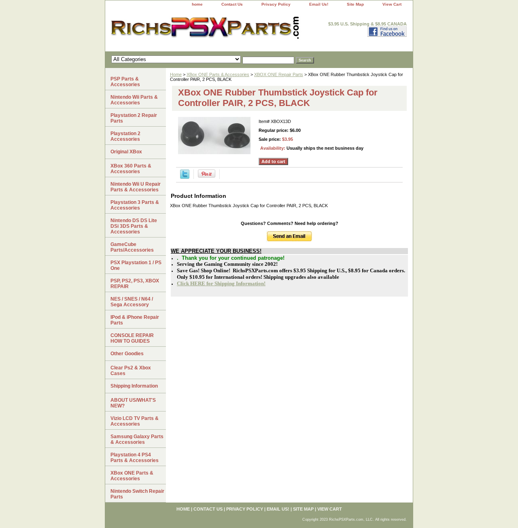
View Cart (391, 4)
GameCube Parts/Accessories (132, 247)
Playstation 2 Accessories (125, 136)
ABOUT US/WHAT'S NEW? (133, 403)
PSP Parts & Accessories (125, 81)
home (197, 4)
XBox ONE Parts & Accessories (218, 74)
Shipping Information (134, 386)
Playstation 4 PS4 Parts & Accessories (134, 457)
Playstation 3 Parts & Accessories (134, 205)
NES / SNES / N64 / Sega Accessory (131, 301)
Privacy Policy (276, 4)
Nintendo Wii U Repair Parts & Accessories (135, 187)
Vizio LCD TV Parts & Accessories (134, 421)
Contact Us (232, 4)
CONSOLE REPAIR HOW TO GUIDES (132, 338)
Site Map (355, 4)
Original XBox (126, 152)
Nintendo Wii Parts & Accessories (134, 100)
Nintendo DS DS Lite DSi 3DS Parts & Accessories (133, 226)
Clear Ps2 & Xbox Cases (130, 370)
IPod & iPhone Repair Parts (134, 320)
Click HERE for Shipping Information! (221, 283)
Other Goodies (127, 353)
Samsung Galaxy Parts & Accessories (136, 439)
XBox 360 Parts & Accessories (130, 168)
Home (176, 74)
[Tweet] (184, 177)
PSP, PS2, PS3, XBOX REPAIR (134, 283)
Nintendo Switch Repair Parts (137, 494)
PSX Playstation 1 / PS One (135, 265)
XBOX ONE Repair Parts (278, 74)
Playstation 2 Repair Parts (133, 118)
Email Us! (318, 4)
